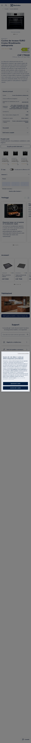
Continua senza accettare (23, 353)
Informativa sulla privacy (8, 379)
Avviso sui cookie (20, 377)
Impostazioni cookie (15, 383)
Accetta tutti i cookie (15, 388)
